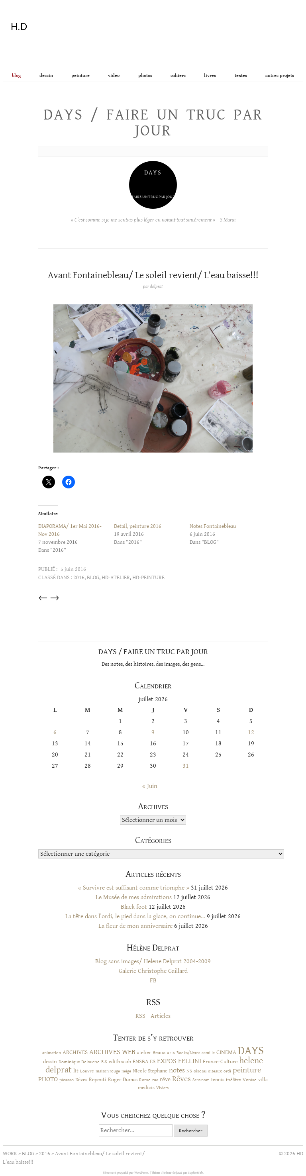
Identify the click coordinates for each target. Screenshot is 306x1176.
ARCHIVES (75, 1052)
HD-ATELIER (116, 577)
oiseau (200, 1071)
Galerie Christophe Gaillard (153, 971)
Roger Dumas (122, 1079)
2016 (78, 577)
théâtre (233, 1079)
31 (185, 766)
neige (126, 1071)
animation (51, 1052)
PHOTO (48, 1079)
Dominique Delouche (79, 1061)
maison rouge (108, 1071)
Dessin (46, 75)
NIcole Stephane (150, 1071)
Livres (210, 75)
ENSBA (140, 1061)
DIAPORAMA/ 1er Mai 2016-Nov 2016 (70, 530)
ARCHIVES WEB (112, 1052)
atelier (144, 1052)
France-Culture (220, 1061)
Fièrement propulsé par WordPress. (126, 1172)
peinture (247, 1070)
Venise (250, 1079)
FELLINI (189, 1061)
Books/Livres (188, 1053)
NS (189, 1071)
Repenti (97, 1079)
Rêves (81, 1079)
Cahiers (178, 75)
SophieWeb (195, 1172)
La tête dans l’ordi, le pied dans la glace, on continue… (135, 916)
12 (251, 732)
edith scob (120, 1062)
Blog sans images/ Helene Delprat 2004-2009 (153, 961)
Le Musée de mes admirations (134, 897)
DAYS (251, 1050)
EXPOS (167, 1061)
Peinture (80, 75)
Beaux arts (164, 1052)
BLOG (16, 75)
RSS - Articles (153, 1016)
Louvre (87, 1071)
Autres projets (279, 75)
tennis (217, 1080)
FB (153, 980)
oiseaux (215, 1071)
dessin (50, 1061)
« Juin (149, 786)
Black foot (134, 907)
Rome (145, 1079)
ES (152, 1061)
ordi (227, 1071)
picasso (66, 1079)
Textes (241, 75)
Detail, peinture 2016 (137, 526)
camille (208, 1053)
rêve (165, 1079)
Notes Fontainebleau (213, 526)
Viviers (162, 1087)
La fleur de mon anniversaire (135, 926)
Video (114, 75)
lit (75, 1071)
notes (177, 1070)
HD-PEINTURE (148, 577)
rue (155, 1079)
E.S (104, 1061)
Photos (145, 75)
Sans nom (201, 1079)
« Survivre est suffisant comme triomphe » (133, 888)
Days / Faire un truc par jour (153, 123)
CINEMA (226, 1052)
